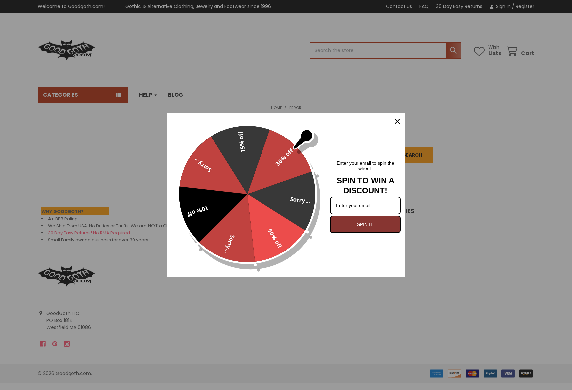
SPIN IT (365, 224)
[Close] (397, 121)
